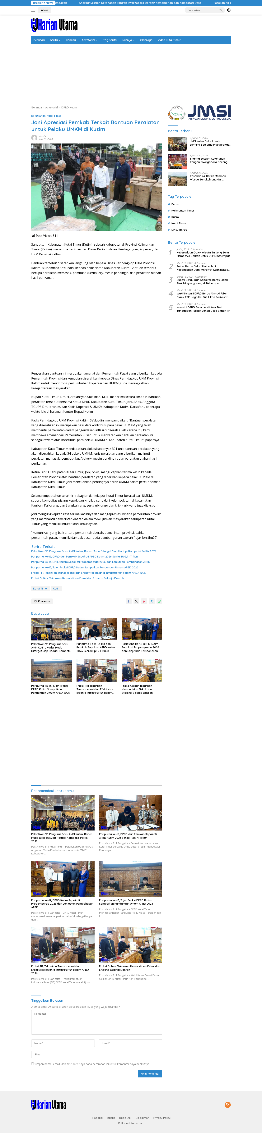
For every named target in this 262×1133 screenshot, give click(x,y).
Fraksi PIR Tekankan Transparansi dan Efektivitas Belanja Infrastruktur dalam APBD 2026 (88, 573)
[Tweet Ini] (136, 601)
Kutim (56, 588)
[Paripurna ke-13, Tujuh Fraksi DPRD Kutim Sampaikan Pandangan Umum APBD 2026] (51, 670)
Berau (175, 204)
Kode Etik (125, 1118)
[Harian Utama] (54, 25)
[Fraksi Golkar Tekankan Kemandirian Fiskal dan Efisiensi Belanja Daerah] (142, 670)
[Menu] (33, 10)
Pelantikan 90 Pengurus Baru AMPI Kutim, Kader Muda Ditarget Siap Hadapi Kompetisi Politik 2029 (93, 551)
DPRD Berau (179, 229)
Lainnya (127, 40)
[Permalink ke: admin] (34, 137)
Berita (54, 40)
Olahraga (146, 40)
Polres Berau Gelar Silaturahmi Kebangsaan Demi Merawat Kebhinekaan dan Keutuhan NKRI (203, 268)
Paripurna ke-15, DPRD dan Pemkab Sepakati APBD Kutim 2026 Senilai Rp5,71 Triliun (84, 556)
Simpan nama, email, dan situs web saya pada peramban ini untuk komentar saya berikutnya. (92, 1064)
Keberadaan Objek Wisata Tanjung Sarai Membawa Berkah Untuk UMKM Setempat (203, 254)
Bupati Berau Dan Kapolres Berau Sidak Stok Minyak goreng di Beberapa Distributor (202, 281)
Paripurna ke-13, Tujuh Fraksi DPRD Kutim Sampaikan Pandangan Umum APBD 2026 (84, 567)
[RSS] (228, 1105)
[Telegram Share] (152, 601)
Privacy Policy (162, 1118)
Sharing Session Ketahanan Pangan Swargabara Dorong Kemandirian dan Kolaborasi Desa (100, 3)
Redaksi (97, 1118)
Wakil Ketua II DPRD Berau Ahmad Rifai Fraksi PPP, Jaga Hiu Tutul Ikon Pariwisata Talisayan (203, 295)
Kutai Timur (54, 115)
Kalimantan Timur (182, 210)
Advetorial (88, 40)
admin (42, 136)
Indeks (45, 9)
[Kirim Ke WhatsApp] (159, 601)
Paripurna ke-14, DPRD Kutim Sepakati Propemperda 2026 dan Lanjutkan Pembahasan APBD (90, 562)
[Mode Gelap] (229, 10)
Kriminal (71, 40)
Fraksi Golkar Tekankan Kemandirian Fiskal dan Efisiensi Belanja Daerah (77, 578)
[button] (221, 10)
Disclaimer (142, 1118)
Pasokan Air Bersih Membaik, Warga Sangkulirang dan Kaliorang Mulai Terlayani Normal (208, 177)
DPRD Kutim (38, 115)
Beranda (39, 40)
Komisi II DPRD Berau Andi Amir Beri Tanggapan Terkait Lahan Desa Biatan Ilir (203, 309)
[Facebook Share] (129, 601)
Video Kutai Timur (169, 40)
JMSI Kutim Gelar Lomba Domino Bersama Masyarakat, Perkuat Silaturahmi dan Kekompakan (209, 142)
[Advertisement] (131, 73)
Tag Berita (110, 40)
